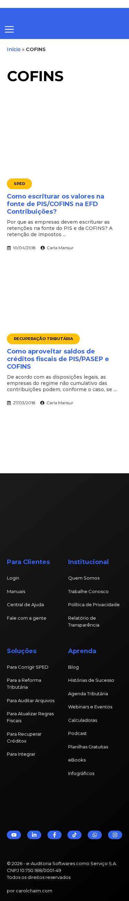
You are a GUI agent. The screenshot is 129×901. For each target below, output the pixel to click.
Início (14, 49)
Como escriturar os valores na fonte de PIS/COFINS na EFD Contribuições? (55, 204)
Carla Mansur (60, 247)
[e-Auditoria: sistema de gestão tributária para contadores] (56, 14)
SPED (19, 183)
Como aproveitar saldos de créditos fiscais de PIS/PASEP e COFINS (58, 359)
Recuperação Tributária (43, 338)
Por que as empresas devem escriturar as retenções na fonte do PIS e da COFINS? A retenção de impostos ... (59, 228)
